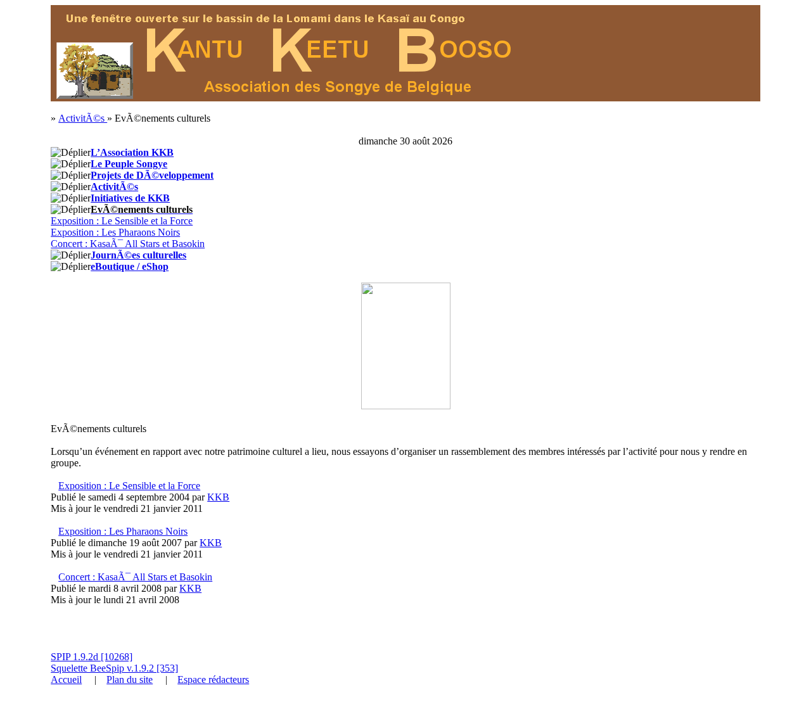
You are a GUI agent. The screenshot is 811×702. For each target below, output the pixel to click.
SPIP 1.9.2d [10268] (91, 656)
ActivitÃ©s (82, 118)
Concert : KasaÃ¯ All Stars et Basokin (128, 243)
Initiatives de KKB (130, 198)
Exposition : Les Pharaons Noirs (115, 232)
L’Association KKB (132, 152)
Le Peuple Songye (129, 163)
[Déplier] (71, 152)
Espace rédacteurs (213, 679)
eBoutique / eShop (130, 266)
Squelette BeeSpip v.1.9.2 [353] (114, 668)
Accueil (66, 679)
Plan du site (129, 679)
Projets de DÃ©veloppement (152, 175)
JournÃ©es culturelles (138, 255)
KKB (218, 497)
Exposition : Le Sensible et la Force (122, 220)
